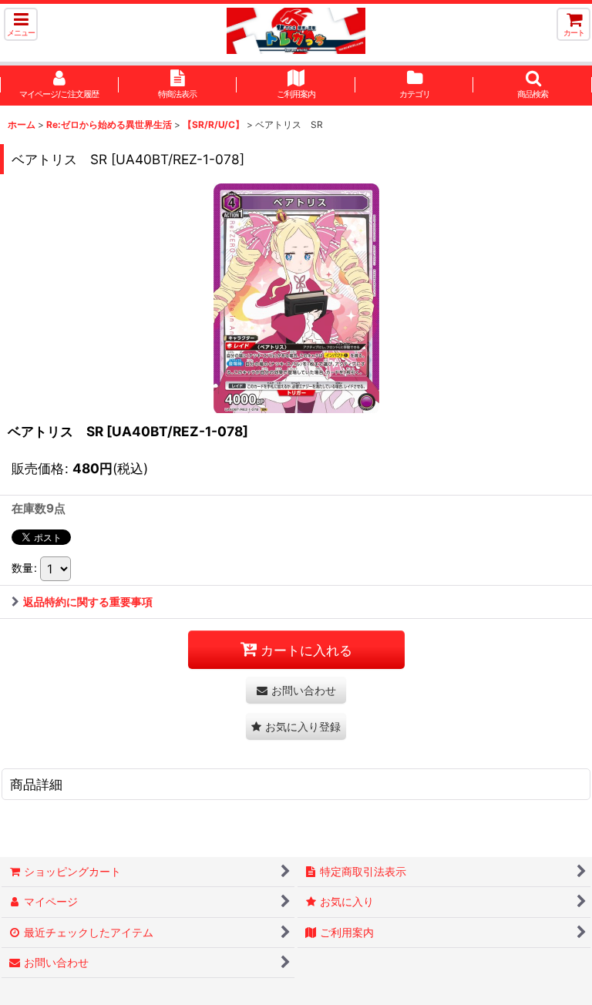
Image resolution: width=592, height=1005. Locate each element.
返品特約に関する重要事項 (88, 601)
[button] (21, 24)
